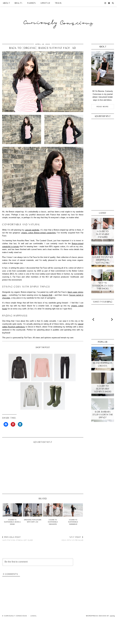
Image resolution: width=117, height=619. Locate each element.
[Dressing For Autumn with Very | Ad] (32, 510)
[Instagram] (105, 3)
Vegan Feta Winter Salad (72, 538)
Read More (103, 106)
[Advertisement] (42, 467)
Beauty (19, 3)
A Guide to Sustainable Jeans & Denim (12, 522)
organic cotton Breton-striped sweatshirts (38, 233)
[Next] (111, 319)
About (6, 3)
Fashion (31, 3)
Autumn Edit (47, 295)
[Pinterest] (109, 3)
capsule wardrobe (32, 230)
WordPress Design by (100, 616)
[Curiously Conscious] (58, 17)
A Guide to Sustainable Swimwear (73, 522)
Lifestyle (45, 3)
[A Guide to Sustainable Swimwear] (73, 510)
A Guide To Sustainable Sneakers (53, 522)
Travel (58, 3)
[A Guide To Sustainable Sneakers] (52, 510)
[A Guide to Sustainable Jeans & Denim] (12, 510)
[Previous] (93, 319)
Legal (34, 616)
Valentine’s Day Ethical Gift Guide (17, 538)
